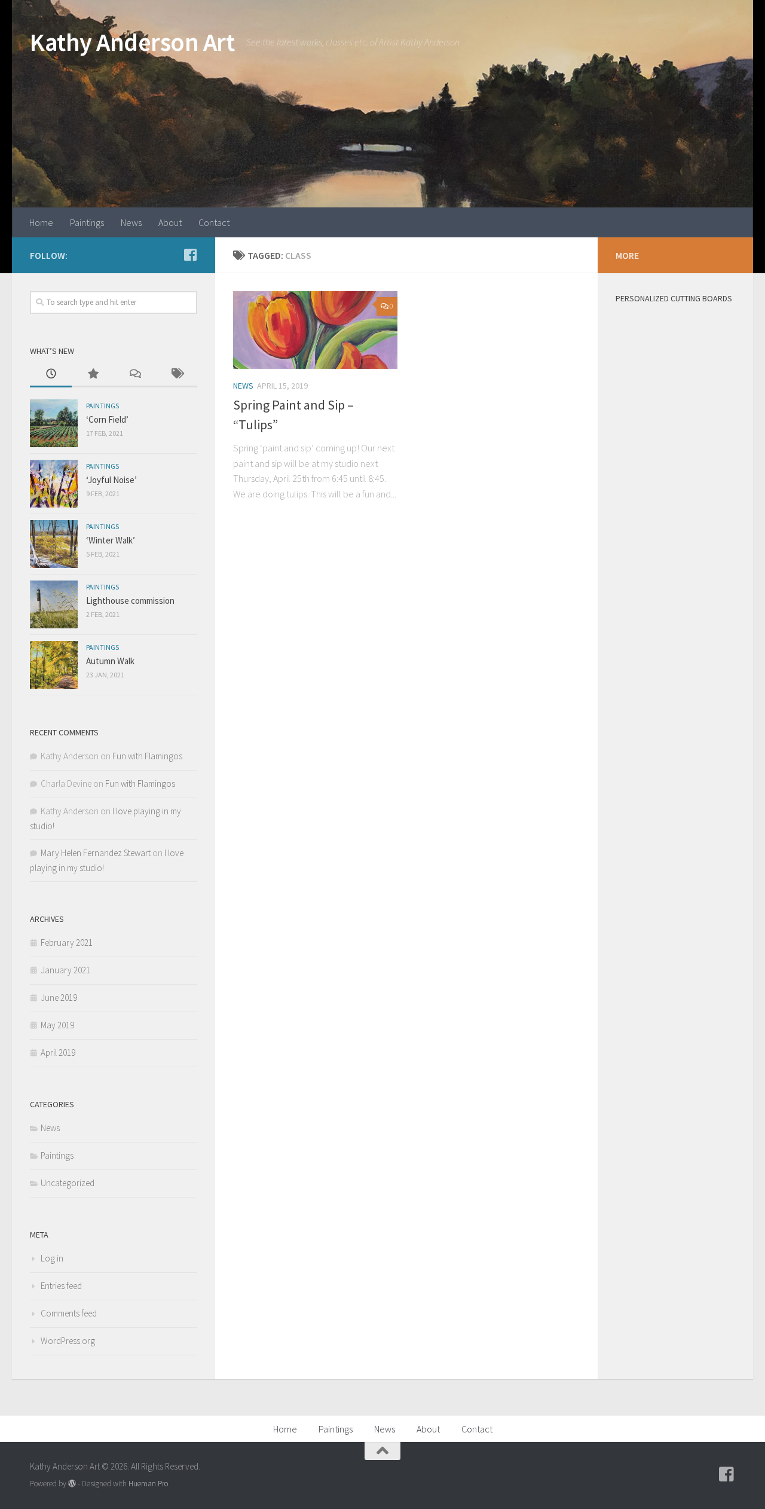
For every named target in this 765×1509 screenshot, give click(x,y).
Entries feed (61, 1285)
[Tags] (176, 374)
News (131, 222)
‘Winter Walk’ (110, 540)
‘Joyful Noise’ (111, 479)
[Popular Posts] (93, 374)
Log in (52, 1258)
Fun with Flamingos (147, 756)
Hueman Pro (148, 1484)
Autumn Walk (110, 661)
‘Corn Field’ (107, 419)
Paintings (87, 222)
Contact (214, 222)
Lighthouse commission (130, 600)
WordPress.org (68, 1340)
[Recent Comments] (134, 374)
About (170, 222)
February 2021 (67, 942)
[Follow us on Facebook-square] (190, 255)
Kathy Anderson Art (132, 41)
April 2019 (58, 1052)
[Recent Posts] (51, 374)
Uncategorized (67, 1183)
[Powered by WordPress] (72, 1483)
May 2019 (57, 1025)
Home (41, 222)
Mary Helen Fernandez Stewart (96, 853)
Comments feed (69, 1313)
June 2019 (59, 997)
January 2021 (65, 970)
